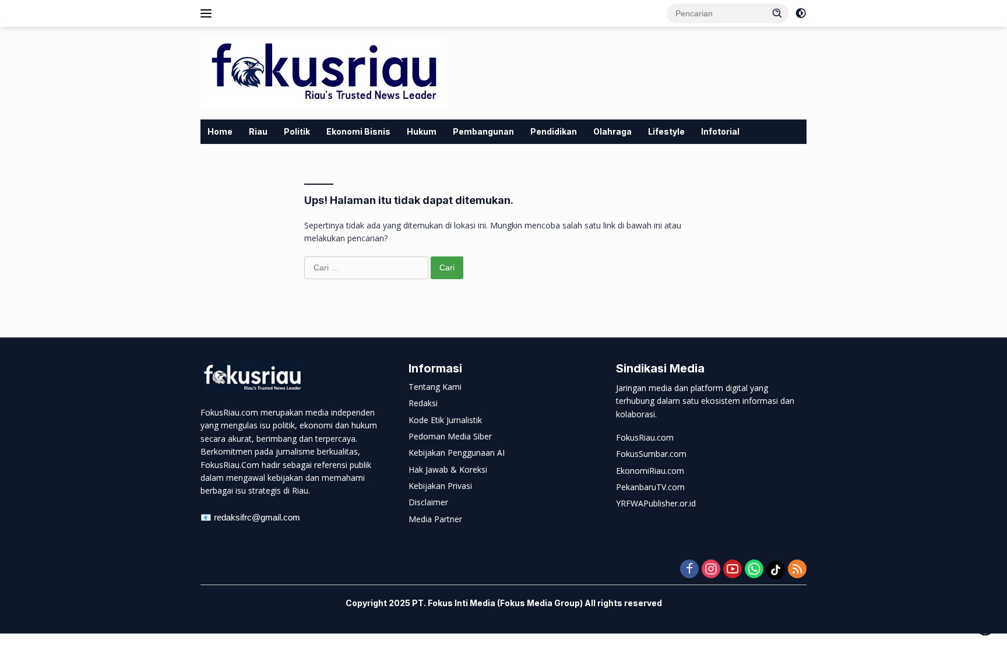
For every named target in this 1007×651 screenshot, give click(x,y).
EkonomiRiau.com (650, 470)
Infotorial (720, 131)
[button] (777, 12)
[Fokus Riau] (324, 72)
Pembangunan (483, 131)
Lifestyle (666, 131)
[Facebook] (689, 569)
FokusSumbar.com (651, 453)
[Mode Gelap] (801, 13)
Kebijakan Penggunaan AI (457, 452)
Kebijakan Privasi (440, 485)
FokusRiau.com (645, 437)
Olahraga (612, 131)
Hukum (421, 131)
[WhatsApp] (754, 569)
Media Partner (435, 519)
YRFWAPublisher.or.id (656, 503)
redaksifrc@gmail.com (257, 517)
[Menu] (208, 13)
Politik (297, 131)
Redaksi (423, 403)
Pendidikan (553, 131)
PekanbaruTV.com (650, 486)
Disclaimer (428, 502)
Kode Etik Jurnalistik (445, 419)
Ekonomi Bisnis (358, 131)
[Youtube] (732, 569)
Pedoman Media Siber (450, 436)
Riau (258, 131)
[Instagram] (711, 569)
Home (220, 131)
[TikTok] (775, 570)
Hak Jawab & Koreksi (448, 469)
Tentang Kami (435, 386)
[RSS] (797, 569)
